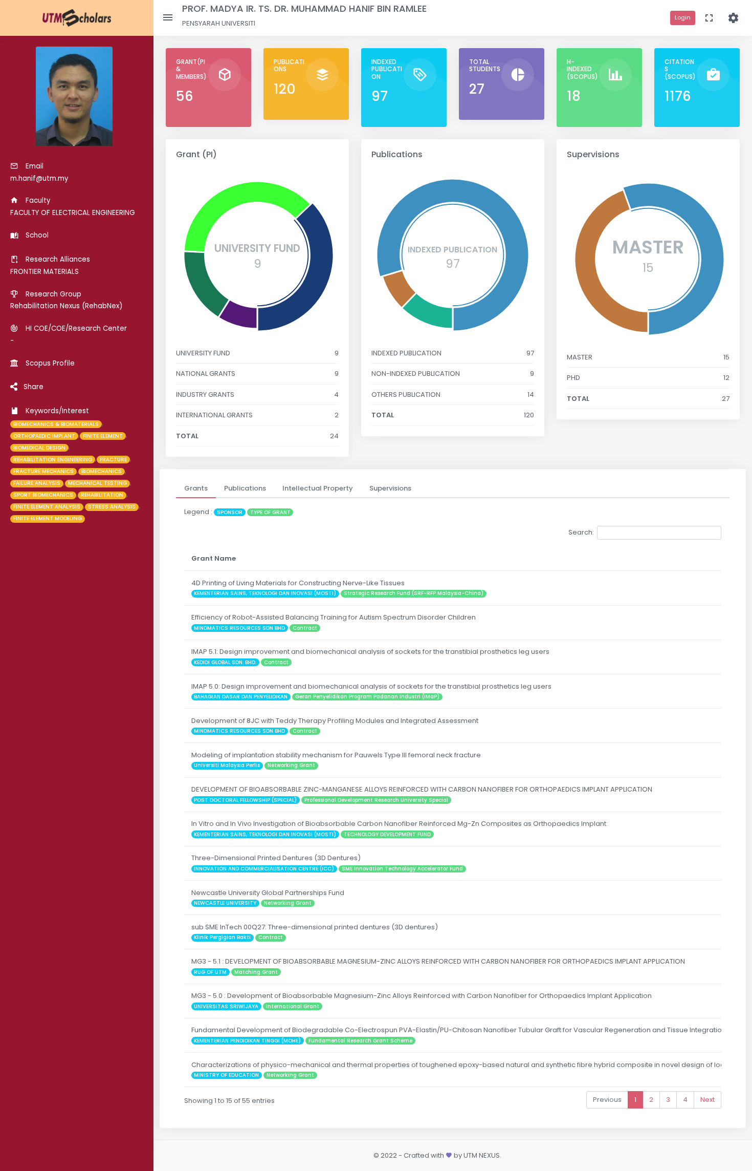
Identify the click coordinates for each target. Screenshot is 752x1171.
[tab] (196, 488)
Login (683, 17)
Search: (581, 532)
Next (707, 1099)
